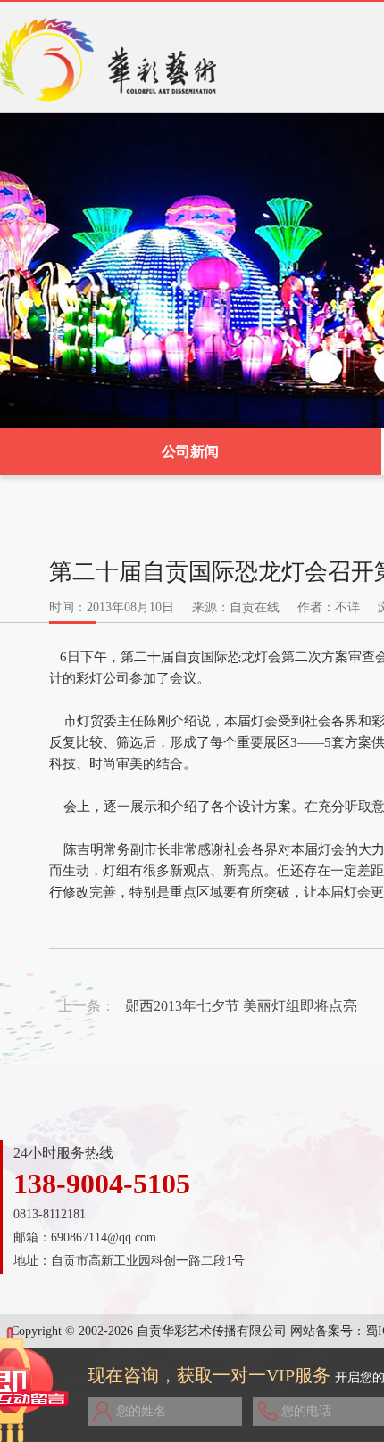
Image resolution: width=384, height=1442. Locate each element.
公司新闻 (190, 451)
